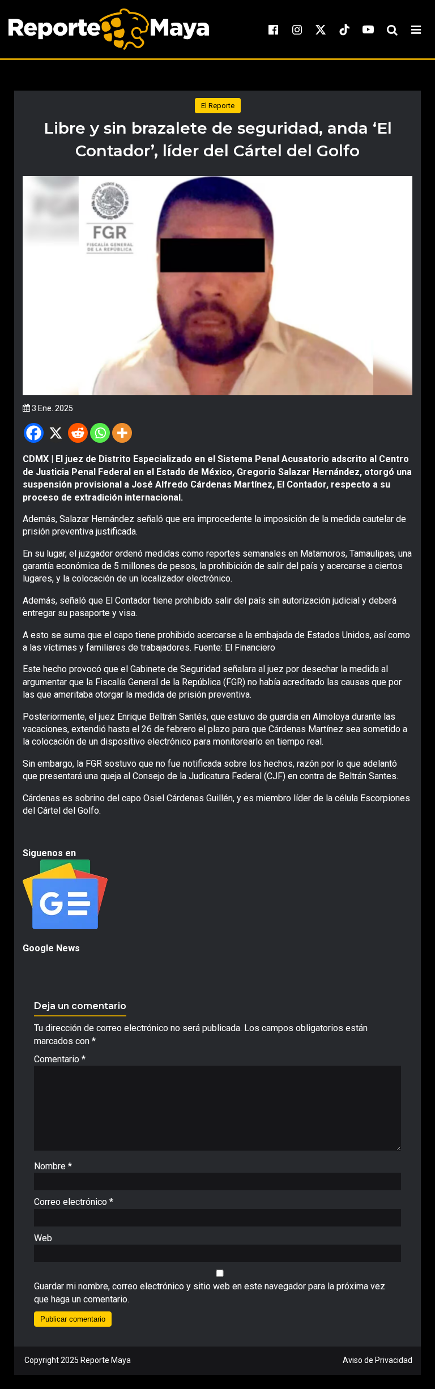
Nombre (53, 1166)
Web (43, 1238)
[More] (122, 433)
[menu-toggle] (416, 29)
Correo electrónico (73, 1201)
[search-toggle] (392, 29)
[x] (320, 29)
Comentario (60, 1059)
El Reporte (217, 105)
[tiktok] (344, 29)
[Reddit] (78, 433)
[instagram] (297, 29)
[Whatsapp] (100, 433)
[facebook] (273, 29)
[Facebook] (34, 433)
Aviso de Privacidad (377, 1360)
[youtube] (368, 29)
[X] (56, 433)
